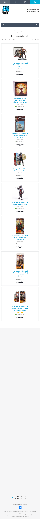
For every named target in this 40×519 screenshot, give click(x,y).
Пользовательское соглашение (20, 516)
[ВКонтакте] (20, 507)
